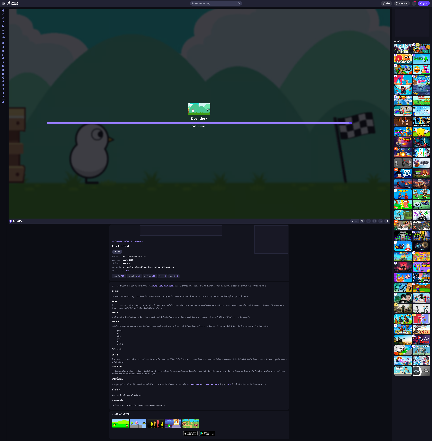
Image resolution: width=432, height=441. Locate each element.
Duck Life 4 (138, 241)
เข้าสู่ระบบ (424, 3)
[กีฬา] (3, 54)
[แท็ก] (3, 102)
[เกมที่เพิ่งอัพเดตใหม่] (3, 26)
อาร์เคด (126, 241)
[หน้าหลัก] (3, 10)
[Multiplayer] (3, 33)
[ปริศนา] (3, 74)
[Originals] (3, 30)
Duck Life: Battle (212, 384)
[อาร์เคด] (3, 93)
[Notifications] (414, 3)
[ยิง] (3, 81)
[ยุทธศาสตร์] (3, 85)
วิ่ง (131, 241)
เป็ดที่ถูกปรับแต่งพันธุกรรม (163, 286)
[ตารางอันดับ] (3, 37)
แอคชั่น (119, 241)
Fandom (126, 271)
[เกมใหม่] (3, 18)
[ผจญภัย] (3, 77)
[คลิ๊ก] (3, 62)
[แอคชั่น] (3, 97)
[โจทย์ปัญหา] (3, 70)
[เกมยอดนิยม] (3, 22)
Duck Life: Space (194, 384)
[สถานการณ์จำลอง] (3, 89)
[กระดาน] (3, 47)
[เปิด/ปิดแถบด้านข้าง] (3, 3)
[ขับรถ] (3, 58)
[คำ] (3, 66)
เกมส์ (114, 241)
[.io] (3, 43)
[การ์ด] (3, 51)
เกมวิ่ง (228, 384)
